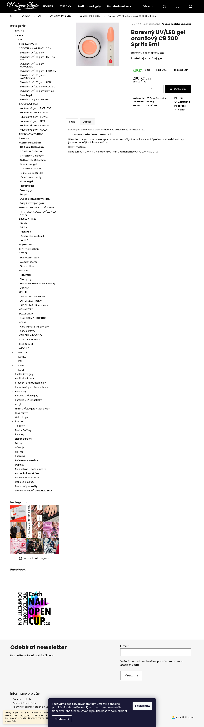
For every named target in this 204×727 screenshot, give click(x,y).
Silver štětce (27, 266)
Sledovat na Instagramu (36, 558)
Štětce (19, 421)
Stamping (25, 279)
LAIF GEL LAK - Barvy (31, 300)
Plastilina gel (27, 185)
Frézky (23, 227)
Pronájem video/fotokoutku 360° (33, 490)
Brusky (23, 223)
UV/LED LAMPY (27, 244)
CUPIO (21, 365)
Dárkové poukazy (24, 482)
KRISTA (22, 356)
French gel (26, 95)
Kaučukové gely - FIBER (32, 121)
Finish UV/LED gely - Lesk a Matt (32, 408)
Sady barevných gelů (32, 203)
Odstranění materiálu (33, 236)
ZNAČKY (20, 35)
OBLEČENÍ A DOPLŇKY (30, 335)
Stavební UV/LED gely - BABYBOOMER (33, 77)
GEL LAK (23, 292)
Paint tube (26, 274)
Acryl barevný (27, 331)
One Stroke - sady (31, 177)
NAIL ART (23, 270)
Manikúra (26, 231)
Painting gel (26, 190)
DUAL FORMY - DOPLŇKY (33, 318)
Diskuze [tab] (87, 121)
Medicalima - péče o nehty (30, 469)
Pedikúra (25, 240)
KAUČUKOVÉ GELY (28, 103)
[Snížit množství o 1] (144, 89)
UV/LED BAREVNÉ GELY (31, 142)
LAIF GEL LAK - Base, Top (33, 296)
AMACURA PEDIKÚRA (30, 339)
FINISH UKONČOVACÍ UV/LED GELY (37, 207)
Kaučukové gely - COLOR (34, 129)
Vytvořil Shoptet (185, 717)
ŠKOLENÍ (19, 31)
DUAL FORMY (26, 313)
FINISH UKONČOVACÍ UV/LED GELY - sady (38, 213)
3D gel (23, 194)
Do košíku (180, 88)
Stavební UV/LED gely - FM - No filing (37, 58)
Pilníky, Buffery (23, 430)
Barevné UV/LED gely (26, 395)
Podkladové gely (24, 374)
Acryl (18, 404)
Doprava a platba (22, 699)
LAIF (20, 39)
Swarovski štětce (29, 257)
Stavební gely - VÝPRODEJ (34, 99)
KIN (20, 361)
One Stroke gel (28, 164)
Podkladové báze (24, 378)
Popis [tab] (72, 121)
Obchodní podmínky (24, 703)
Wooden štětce (29, 262)
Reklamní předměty (26, 486)
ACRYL (22, 322)
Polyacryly (20, 391)
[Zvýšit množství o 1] (160, 89)
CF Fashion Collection (32, 155)
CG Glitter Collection (31, 151)
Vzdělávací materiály (27, 477)
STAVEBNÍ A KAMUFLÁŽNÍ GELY (35, 48)
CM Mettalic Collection (33, 160)
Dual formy (21, 413)
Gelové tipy (21, 417)
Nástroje (19, 447)
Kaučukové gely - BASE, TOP (35, 108)
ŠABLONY (24, 138)
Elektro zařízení (23, 438)
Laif (186, 69)
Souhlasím (142, 706)
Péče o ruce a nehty (26, 460)
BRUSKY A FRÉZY (27, 218)
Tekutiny (20, 426)
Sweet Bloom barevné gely (35, 198)
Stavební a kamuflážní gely (30, 382)
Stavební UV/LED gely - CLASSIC (37, 86)
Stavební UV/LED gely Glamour (37, 91)
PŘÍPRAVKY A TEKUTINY (31, 134)
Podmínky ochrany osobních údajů (32, 706)
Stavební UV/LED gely (32, 52)
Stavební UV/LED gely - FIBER (36, 82)
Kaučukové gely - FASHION (34, 125)
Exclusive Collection (32, 173)
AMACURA (23, 348)
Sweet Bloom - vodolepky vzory (37, 283)
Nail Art (19, 451)
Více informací (117, 711)
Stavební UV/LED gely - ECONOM (38, 71)
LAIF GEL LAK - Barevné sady (35, 305)
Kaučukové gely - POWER (34, 117)
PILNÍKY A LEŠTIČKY (29, 249)
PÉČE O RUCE (26, 344)
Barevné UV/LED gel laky (28, 400)
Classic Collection (31, 168)
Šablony (19, 434)
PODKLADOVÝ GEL (29, 44)
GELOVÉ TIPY (26, 309)
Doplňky (24, 287)
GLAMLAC (23, 352)
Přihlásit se (131, 675)
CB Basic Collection (32, 147)
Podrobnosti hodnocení (176, 24)
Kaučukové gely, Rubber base (31, 387)
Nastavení (62, 719)
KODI (21, 369)
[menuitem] (48, 6)
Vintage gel (26, 181)
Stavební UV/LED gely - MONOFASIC (33, 65)
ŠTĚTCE (23, 253)
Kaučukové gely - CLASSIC (34, 112)
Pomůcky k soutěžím (27, 473)
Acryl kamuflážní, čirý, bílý (34, 326)
